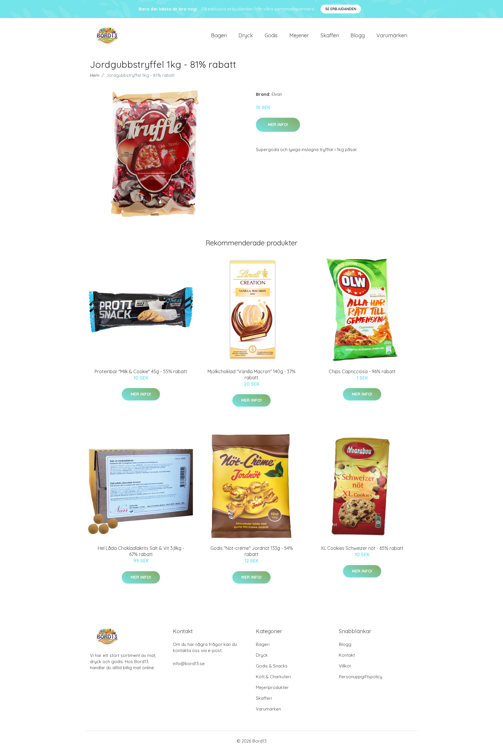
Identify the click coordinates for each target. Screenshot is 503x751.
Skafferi (329, 35)
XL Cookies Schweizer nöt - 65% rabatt (362, 548)
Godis (271, 35)
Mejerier (299, 35)
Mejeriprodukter (272, 687)
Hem (94, 75)
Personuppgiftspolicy (360, 676)
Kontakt (347, 655)
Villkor (345, 666)
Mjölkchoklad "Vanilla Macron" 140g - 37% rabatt (251, 374)
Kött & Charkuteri (273, 676)
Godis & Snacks (272, 666)
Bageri (219, 35)
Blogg (357, 35)
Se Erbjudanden (340, 9)
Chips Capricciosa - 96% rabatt (362, 371)
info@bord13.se (189, 663)
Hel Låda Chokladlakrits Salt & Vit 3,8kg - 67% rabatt (141, 551)
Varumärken (391, 35)
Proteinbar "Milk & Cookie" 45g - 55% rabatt (141, 371)
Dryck (245, 35)
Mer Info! (278, 124)
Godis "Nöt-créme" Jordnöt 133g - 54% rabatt (251, 551)
